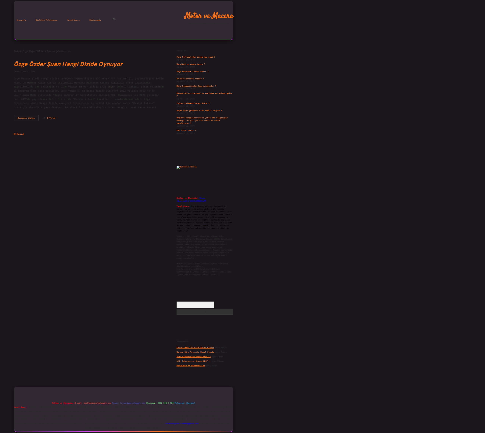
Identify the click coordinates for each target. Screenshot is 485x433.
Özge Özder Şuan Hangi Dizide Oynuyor (68, 64)
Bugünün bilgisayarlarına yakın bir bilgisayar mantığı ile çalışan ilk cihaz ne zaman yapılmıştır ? (202, 120)
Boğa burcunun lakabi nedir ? (192, 72)
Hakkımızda (95, 20)
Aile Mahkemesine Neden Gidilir (194, 357)
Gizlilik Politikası (46, 20)
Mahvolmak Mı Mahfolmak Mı (191, 366)
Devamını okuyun (28, 119)
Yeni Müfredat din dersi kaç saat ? (196, 57)
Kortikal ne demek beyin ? (191, 64)
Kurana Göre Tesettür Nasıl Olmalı (195, 348)
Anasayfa (21, 20)
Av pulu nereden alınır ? (190, 79)
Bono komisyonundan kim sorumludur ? (196, 86)
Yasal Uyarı (73, 20)
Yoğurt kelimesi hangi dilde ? (193, 103)
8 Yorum (51, 118)
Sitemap (19, 134)
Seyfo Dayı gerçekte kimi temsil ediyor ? (199, 111)
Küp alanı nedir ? (186, 131)
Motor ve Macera (209, 16)
